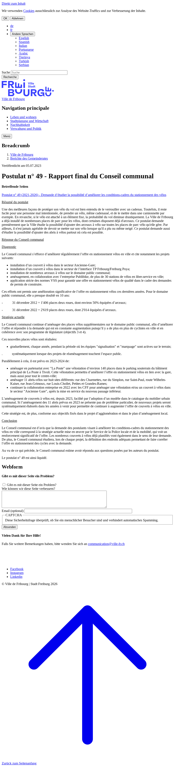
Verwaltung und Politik (25, 128)
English (24, 38)
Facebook (16, 569)
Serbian (24, 65)
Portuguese (26, 49)
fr (11, 30)
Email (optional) (12, 511)
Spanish (24, 42)
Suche (6, 72)
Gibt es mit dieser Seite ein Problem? (31, 485)
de (11, 26)
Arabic (23, 53)
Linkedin (16, 576)
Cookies (28, 11)
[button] (7, 136)
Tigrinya (24, 57)
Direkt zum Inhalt (13, 3)
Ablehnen (17, 18)
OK (5, 18)
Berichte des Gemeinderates (29, 158)
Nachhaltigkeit (20, 125)
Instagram (16, 573)
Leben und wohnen (23, 117)
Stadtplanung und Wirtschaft (29, 121)
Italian (23, 46)
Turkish (24, 61)
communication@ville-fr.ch (106, 544)
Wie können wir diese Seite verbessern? (28, 488)
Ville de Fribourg (13, 99)
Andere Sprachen (22, 34)
